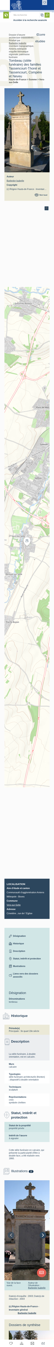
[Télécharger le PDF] (21, 1343)
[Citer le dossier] (43, 1343)
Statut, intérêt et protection (27, 958)
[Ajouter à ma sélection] (11, 1343)
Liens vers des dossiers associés (25, 975)
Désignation (19, 936)
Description (19, 951)
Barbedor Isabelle (17, 43)
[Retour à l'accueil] (5, 5)
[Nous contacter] (32, 1343)
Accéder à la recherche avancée (30, 20)
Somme (33, 79)
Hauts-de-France (18, 79)
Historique (18, 943)
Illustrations (19, 966)
